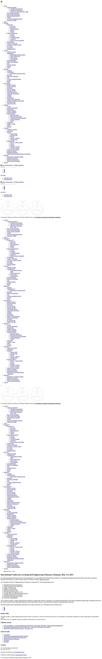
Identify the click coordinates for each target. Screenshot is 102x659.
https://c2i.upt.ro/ (44, 579)
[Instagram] (4, 172)
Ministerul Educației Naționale (11, 639)
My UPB (6, 642)
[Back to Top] (1, 1)
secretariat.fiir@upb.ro (21, 655)
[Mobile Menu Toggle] (1, 3)
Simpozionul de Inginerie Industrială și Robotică (16, 636)
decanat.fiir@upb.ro (19, 652)
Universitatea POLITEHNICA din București (15, 637)
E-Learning (7, 634)
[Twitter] (4, 171)
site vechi (3, 175)
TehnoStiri (6, 640)
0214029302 (20, 165)
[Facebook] (4, 169)
